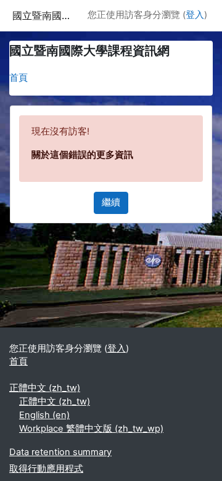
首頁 (18, 77)
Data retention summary (60, 452)
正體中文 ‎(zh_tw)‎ (44, 387)
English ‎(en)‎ (44, 415)
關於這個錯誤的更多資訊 (82, 154)
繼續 (111, 202)
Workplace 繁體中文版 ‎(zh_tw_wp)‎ (91, 428)
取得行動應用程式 (46, 468)
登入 (195, 14)
